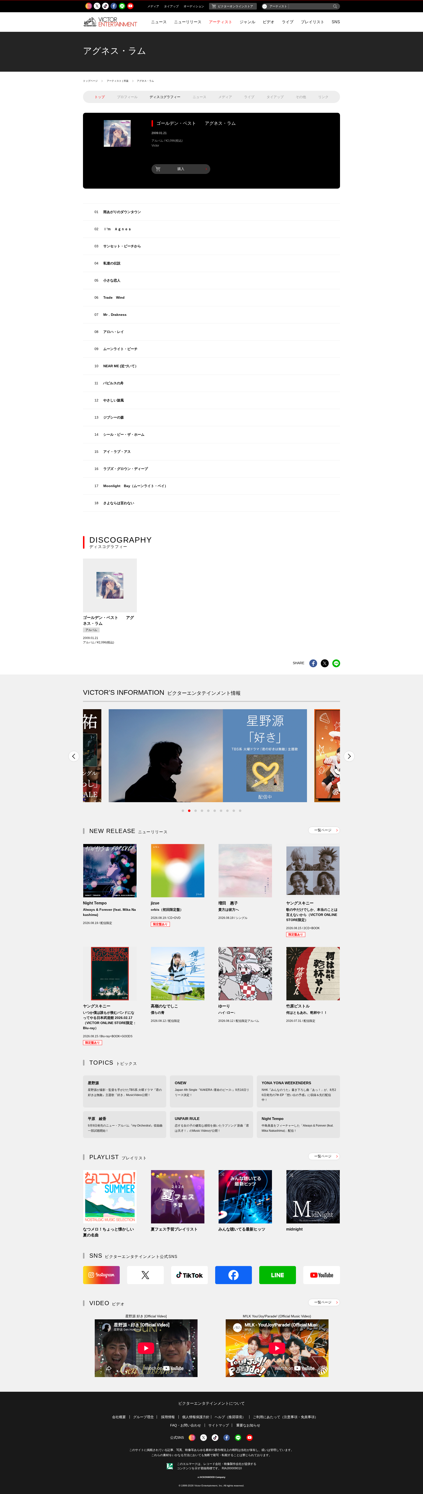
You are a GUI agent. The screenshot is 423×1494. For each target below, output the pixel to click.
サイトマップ (218, 1425)
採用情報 (168, 1417)
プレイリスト (312, 22)
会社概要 (119, 1417)
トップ (99, 97)
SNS (336, 22)
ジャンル (247, 22)
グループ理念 (143, 1417)
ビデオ (268, 22)
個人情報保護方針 (196, 1417)
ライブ (288, 22)
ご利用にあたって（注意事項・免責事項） (285, 1417)
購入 (180, 169)
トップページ (90, 81)
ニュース (159, 22)
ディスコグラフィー (165, 97)
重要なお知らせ (248, 1425)
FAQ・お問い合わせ (185, 1425)
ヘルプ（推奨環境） (230, 1417)
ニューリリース (187, 22)
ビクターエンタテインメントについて (211, 1403)
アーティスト (220, 22)
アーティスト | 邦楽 (118, 81)
